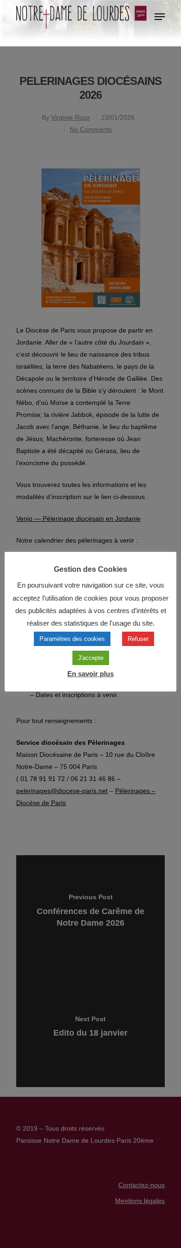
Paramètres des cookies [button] (72, 638)
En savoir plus (90, 674)
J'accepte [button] (90, 657)
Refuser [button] (138, 638)
